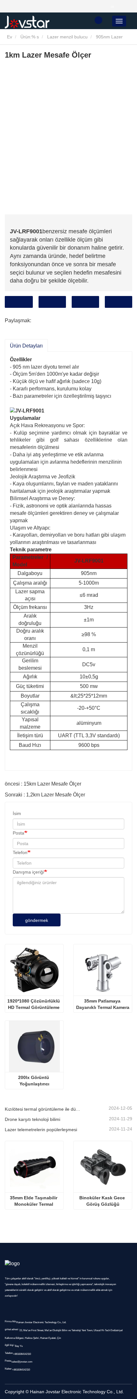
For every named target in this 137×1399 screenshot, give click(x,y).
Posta (18, 832)
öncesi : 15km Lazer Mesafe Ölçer (43, 784)
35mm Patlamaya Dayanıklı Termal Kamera (102, 1004)
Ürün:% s (29, 36)
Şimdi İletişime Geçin (19, 302)
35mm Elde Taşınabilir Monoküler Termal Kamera (34, 1201)
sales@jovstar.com (21, 1361)
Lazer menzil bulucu (67, 36)
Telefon (85, 302)
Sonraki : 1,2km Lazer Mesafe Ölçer (45, 794)
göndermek (36, 920)
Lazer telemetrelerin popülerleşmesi (41, 1129)
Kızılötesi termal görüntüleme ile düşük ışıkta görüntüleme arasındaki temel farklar (43, 1109)
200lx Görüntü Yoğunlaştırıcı (34, 1080)
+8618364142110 (22, 1353)
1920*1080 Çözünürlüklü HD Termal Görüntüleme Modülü (34, 1004)
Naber (118, 302)
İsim (17, 813)
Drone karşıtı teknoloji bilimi (32, 1119)
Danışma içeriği (28, 872)
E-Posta (52, 302)
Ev (9, 36)
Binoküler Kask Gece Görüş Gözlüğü (102, 1201)
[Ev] (36, 22)
